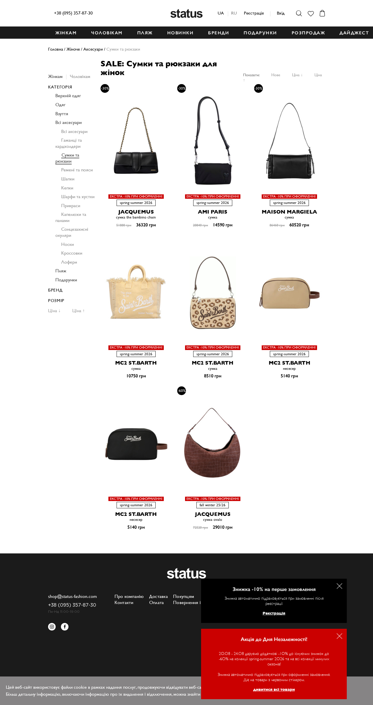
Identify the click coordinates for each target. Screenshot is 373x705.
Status (186, 13)
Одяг (60, 104)
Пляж (60, 271)
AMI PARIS (212, 212)
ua (221, 12)
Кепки (67, 188)
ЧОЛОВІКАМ (107, 32)
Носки (67, 244)
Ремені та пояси (77, 170)
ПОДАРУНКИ (260, 32)
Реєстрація (254, 12)
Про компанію (129, 596)
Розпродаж (308, 32)
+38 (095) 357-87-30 (73, 13)
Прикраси (70, 205)
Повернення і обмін (193, 602)
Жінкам (55, 76)
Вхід (280, 12)
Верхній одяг (68, 95)
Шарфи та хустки (77, 196)
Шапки (67, 179)
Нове (275, 74)
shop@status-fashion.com (72, 596)
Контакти (124, 602)
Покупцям (183, 596)
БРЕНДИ (218, 32)
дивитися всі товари (274, 689)
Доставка (158, 596)
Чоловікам (80, 76)
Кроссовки (71, 253)
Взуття (61, 113)
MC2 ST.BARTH (136, 363)
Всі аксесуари (68, 122)
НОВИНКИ (180, 32)
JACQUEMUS (136, 212)
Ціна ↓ (297, 74)
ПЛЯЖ (145, 32)
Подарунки (66, 280)
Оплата (156, 602)
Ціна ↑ (78, 310)
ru (234, 12)
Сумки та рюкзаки (67, 158)
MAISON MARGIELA (289, 212)
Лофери (69, 262)
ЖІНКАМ (66, 32)
